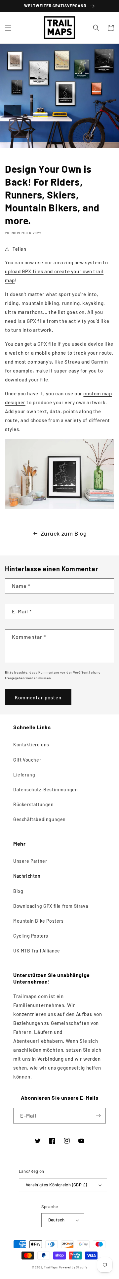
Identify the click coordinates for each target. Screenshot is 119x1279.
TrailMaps (51, 1267)
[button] (8, 28)
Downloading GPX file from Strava (50, 906)
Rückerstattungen (33, 804)
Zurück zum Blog (64, 533)
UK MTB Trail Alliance (36, 950)
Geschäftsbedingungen (39, 819)
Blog (18, 891)
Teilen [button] (19, 249)
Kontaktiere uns (31, 744)
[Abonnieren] (98, 1116)
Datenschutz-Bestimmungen (45, 789)
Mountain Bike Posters (38, 921)
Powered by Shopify (73, 1267)
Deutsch (56, 1219)
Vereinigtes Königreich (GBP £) (56, 1184)
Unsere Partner (30, 861)
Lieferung (24, 774)
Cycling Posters (30, 936)
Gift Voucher (27, 760)
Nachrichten (27, 876)
